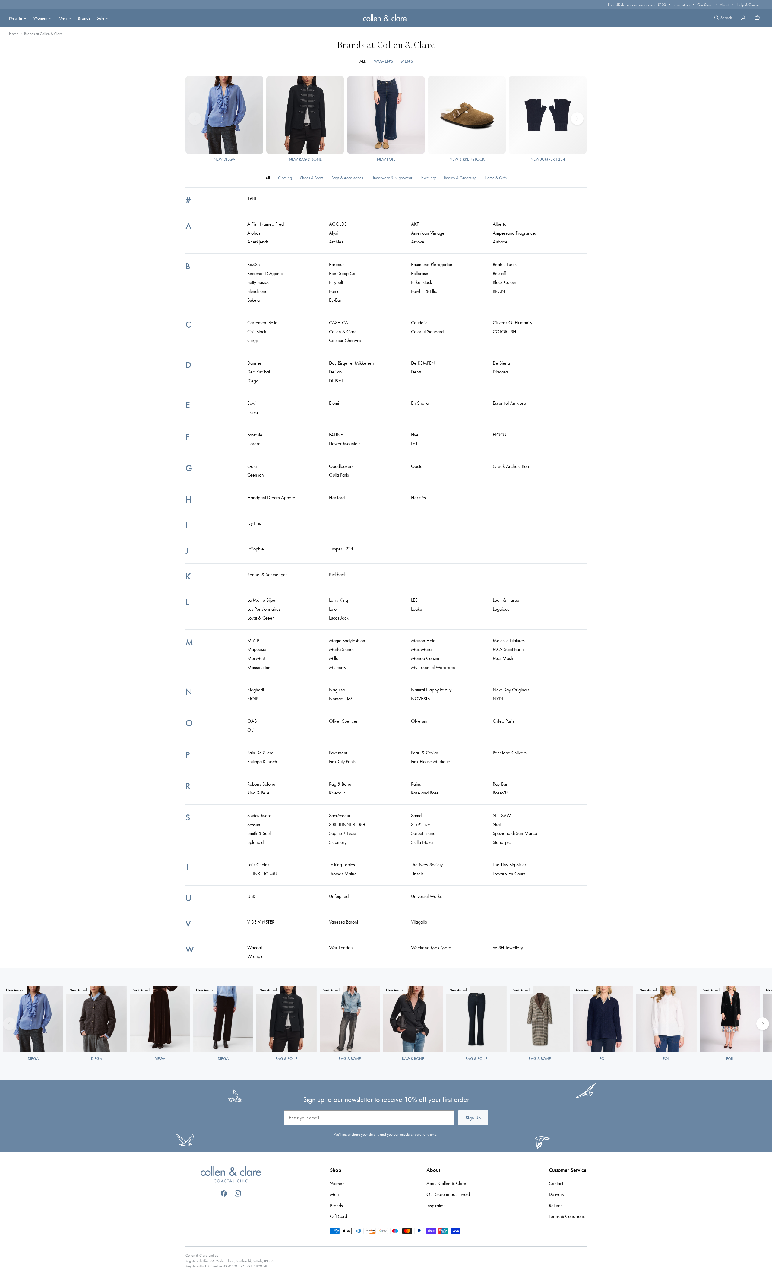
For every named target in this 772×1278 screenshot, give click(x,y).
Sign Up (473, 1118)
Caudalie (419, 322)
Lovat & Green (261, 618)
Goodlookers (341, 466)
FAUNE (336, 435)
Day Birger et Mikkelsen (351, 363)
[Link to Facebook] (224, 1193)
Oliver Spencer (343, 721)
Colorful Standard (427, 331)
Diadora (500, 372)
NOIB (252, 699)
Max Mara (421, 649)
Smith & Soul (259, 833)
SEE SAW (502, 815)
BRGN (499, 291)
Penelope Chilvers (510, 753)
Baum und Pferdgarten (431, 264)
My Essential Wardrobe (433, 667)
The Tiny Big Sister (509, 864)
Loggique (501, 609)
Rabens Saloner (262, 784)
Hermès (418, 497)
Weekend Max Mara (431, 947)
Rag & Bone (340, 784)
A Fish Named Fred (265, 224)
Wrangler (256, 956)
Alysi (333, 233)
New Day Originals (511, 690)
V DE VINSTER (260, 922)
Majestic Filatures (509, 640)
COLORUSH (504, 331)
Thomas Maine (343, 873)
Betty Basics (258, 282)
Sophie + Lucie (342, 833)
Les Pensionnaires (263, 609)
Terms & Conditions (567, 1216)
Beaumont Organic (265, 273)
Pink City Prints (342, 761)
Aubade (500, 242)
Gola (252, 466)
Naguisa (337, 690)
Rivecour (337, 793)
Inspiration (681, 4)
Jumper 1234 (341, 549)
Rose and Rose (425, 793)
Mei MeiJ (256, 658)
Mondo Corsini (425, 658)
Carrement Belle (262, 322)
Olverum (419, 721)
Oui (250, 730)
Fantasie (254, 435)
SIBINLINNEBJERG (347, 824)
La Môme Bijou (261, 600)
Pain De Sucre (260, 753)
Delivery (556, 1194)
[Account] (743, 18)
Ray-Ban (500, 784)
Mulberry (337, 667)
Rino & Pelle (258, 793)
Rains (416, 784)
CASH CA (338, 322)
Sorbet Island (423, 833)
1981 (252, 198)
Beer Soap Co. (342, 273)
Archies (336, 242)
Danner (254, 363)
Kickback (337, 574)
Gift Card (338, 1216)
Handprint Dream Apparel (271, 497)
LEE (414, 600)
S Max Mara (259, 815)
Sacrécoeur (339, 815)
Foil (414, 443)
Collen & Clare (343, 331)
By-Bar (335, 300)
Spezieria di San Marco (515, 833)
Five (415, 435)
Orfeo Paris (503, 721)
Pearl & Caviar (424, 753)
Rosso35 (501, 793)
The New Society (427, 864)
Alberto (499, 224)
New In (15, 18)
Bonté (334, 291)
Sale (100, 18)
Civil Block (256, 331)
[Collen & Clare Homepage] (386, 17)
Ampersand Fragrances (515, 233)
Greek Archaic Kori (511, 466)
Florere (254, 443)
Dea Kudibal (258, 372)
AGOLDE (338, 224)
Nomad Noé (341, 699)
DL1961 (336, 381)
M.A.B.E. (255, 640)
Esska (252, 412)
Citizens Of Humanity (512, 322)
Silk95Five (420, 824)
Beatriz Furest (505, 264)
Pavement (338, 753)
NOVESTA (420, 699)
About (724, 4)
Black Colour (504, 282)
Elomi (334, 403)
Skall (497, 824)
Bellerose (419, 273)
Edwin (253, 403)
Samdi (416, 815)
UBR (251, 896)
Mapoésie (256, 649)
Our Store (704, 4)
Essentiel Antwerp (509, 403)
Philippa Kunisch (262, 761)
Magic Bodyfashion (347, 640)
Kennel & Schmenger (267, 574)
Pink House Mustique (430, 761)
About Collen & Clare (446, 1183)
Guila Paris (339, 475)
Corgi (252, 340)
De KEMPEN (423, 363)
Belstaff (499, 273)
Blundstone (257, 291)
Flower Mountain (345, 443)
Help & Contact (749, 4)
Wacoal (254, 947)
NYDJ (498, 699)
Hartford (337, 497)
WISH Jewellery (508, 947)
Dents (416, 372)
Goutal (417, 466)
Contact (556, 1183)
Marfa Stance (342, 649)
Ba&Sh (253, 264)
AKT (415, 224)
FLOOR (500, 435)
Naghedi (255, 690)
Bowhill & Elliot (424, 291)
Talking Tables (342, 864)
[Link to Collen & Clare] (230, 1175)
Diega (252, 381)
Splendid (255, 842)
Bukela (253, 300)
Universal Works (426, 896)
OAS (252, 721)
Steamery (337, 842)
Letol (333, 609)
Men (63, 18)
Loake (416, 609)
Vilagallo (419, 922)
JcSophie (255, 549)
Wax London (341, 947)
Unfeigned (339, 896)
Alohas (253, 233)
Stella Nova (422, 842)
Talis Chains (258, 864)
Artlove (417, 242)
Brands (84, 18)
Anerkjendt (257, 242)
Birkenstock (421, 282)
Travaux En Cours (509, 873)
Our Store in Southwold (448, 1194)
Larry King (338, 600)
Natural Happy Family (431, 690)
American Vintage (428, 233)
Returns (555, 1205)
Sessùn (253, 824)
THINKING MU (262, 873)
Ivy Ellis (254, 523)
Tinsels (417, 873)
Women (40, 18)
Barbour (336, 264)
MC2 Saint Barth (508, 649)
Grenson (255, 475)
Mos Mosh (503, 658)
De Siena (501, 363)
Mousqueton (259, 667)
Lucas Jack (339, 618)
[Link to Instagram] (238, 1193)
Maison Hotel (423, 640)
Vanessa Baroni (343, 922)
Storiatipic (502, 842)
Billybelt (336, 282)
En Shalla (420, 403)
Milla (333, 658)
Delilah (335, 372)
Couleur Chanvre (345, 340)
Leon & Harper (507, 600)
